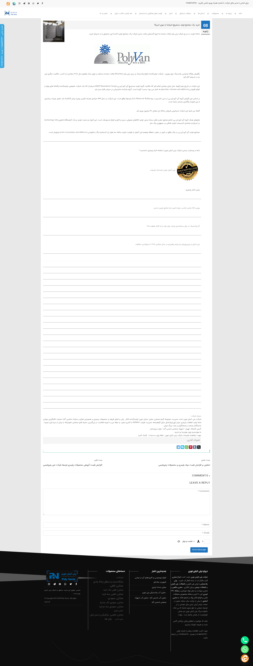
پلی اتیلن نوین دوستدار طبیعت (162, 170)
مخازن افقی (116, 586)
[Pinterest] (190, 447)
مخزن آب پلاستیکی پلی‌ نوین (154, 592)
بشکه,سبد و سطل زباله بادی (108, 582)
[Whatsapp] (245, 649)
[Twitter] (199, 447)
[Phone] (245, 640)
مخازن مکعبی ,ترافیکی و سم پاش (106, 615)
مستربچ (187, 34)
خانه (240, 13)
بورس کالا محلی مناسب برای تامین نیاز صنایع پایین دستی (177, 208)
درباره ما (229, 13)
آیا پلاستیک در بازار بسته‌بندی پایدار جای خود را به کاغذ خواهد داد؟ (173, 226)
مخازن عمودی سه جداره (111, 606)
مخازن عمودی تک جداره (111, 602)
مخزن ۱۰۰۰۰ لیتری (159, 587)
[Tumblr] (194, 447)
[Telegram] (178, 447)
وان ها (108, 619)
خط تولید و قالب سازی (123, 13)
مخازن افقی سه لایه (112, 594)
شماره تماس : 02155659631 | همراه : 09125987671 (2, 46)
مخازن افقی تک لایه (113, 590)
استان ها (201, 13)
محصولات (215, 13)
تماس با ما (104, 13)
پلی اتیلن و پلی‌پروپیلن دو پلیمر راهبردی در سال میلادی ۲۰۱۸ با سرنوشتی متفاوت (167, 244)
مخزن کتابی (119, 619)
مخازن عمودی (115, 598)
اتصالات (119, 577)
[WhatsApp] (186, 447)
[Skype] (182, 447)
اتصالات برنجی (200, 587)
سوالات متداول (185, 13)
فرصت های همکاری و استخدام (150, 13)
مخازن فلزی (118, 610)
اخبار (170, 13)
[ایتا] (245, 658)
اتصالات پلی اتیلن (178, 584)
